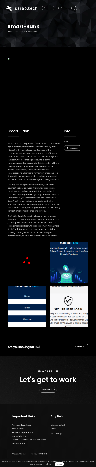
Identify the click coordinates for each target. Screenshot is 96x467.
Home (10, 31)
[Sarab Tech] (21, 8)
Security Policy (18, 443)
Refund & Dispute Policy (22, 432)
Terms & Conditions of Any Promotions (29, 439)
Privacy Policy (18, 429)
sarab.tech (43, 454)
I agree (59, 464)
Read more (48, 464)
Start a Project (63, 8)
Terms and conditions (21, 425)
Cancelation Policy (20, 436)
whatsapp (56, 433)
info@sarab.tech (58, 425)
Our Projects (20, 31)
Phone (53, 429)
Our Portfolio (47, 8)
